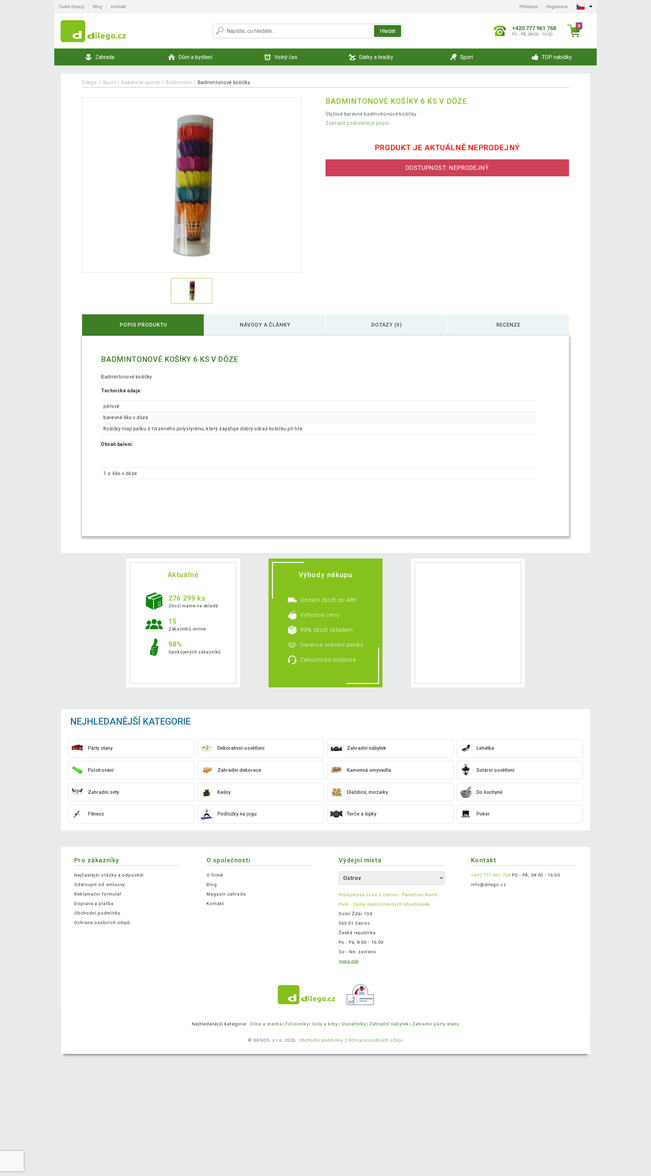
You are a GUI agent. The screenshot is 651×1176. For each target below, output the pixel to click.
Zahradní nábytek (389, 1023)
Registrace (557, 6)
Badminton (179, 82)
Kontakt (118, 6)
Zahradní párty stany (435, 1023)
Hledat (387, 31)
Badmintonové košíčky (224, 82)
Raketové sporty (140, 82)
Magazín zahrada (226, 894)
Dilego (89, 82)
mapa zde (348, 961)
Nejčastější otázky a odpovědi (109, 875)
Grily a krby (325, 1023)
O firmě (214, 875)
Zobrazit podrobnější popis (357, 123)
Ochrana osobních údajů (102, 922)
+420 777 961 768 (491, 875)
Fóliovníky (297, 1023)
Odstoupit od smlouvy (99, 884)
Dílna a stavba (266, 1023)
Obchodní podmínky (97, 913)
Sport (109, 82)
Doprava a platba (94, 903)
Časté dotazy (71, 6)
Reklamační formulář (97, 894)
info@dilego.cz (488, 884)
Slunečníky (353, 1023)
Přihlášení (528, 6)
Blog (97, 6)
